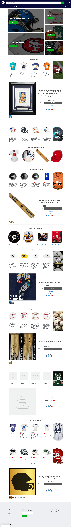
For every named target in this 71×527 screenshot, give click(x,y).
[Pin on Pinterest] (52, 109)
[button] (5, 526)
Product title (11, 383)
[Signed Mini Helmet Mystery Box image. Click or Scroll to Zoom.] (22, 287)
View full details (50, 105)
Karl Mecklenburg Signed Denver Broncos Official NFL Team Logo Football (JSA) (12, 265)
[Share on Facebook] (46, 109)
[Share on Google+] (49, 109)
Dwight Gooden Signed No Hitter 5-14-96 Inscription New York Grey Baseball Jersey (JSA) (35, 436)
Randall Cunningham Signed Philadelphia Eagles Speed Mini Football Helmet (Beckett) (23, 461)
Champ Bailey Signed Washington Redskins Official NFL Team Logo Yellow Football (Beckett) (24, 265)
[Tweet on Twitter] (48, 109)
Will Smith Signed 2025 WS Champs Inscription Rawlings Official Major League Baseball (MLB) (24, 325)
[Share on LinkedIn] (51, 109)
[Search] (62, 3)
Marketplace (25, 6)
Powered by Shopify (20, 523)
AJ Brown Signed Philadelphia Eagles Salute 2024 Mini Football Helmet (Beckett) (34, 461)
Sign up (24, 516)
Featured (3, 6)
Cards (20, 6)
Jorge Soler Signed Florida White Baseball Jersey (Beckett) (47, 435)
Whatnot (32, 6)
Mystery (15, 6)
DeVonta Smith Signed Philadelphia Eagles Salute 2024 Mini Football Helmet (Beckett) (13, 461)
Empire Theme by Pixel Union (12, 523)
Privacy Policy (10, 512)
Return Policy (10, 513)
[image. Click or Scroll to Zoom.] (22, 401)
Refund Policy (10, 510)
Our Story (9, 509)
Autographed (9, 6)
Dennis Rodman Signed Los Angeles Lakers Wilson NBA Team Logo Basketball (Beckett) (24, 185)
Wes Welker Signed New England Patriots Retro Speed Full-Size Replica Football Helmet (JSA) (13, 139)
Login (65, 6)
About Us (37, 6)
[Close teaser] (10, 524)
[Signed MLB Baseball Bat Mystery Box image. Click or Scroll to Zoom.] (22, 346)
